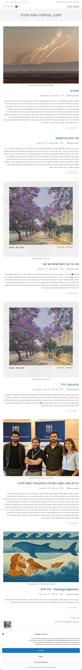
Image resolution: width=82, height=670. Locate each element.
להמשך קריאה (71, 128)
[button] (3, 634)
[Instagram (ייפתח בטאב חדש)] (10, 2)
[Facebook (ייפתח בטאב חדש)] (7, 2)
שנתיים (74, 90)
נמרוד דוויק (73, 6)
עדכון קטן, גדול (70, 384)
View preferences (41, 662)
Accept (41, 650)
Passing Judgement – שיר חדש (60, 589)
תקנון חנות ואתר (50, 667)
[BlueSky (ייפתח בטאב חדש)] (17, 2)
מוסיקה (39, 389)
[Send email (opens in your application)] (20, 2)
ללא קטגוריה (40, 143)
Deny (41, 656)
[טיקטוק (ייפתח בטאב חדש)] (23, 2)
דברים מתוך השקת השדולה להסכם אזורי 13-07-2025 (48, 483)
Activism (45, 96)
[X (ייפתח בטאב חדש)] (4, 2)
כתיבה (45, 389)
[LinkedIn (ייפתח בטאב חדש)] (12, 2)
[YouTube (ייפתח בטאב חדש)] (14, 2)
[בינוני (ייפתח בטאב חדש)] (25, 2)
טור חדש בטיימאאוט (67, 138)
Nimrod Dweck (73, 96)
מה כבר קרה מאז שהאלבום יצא (61, 264)
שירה (33, 389)
